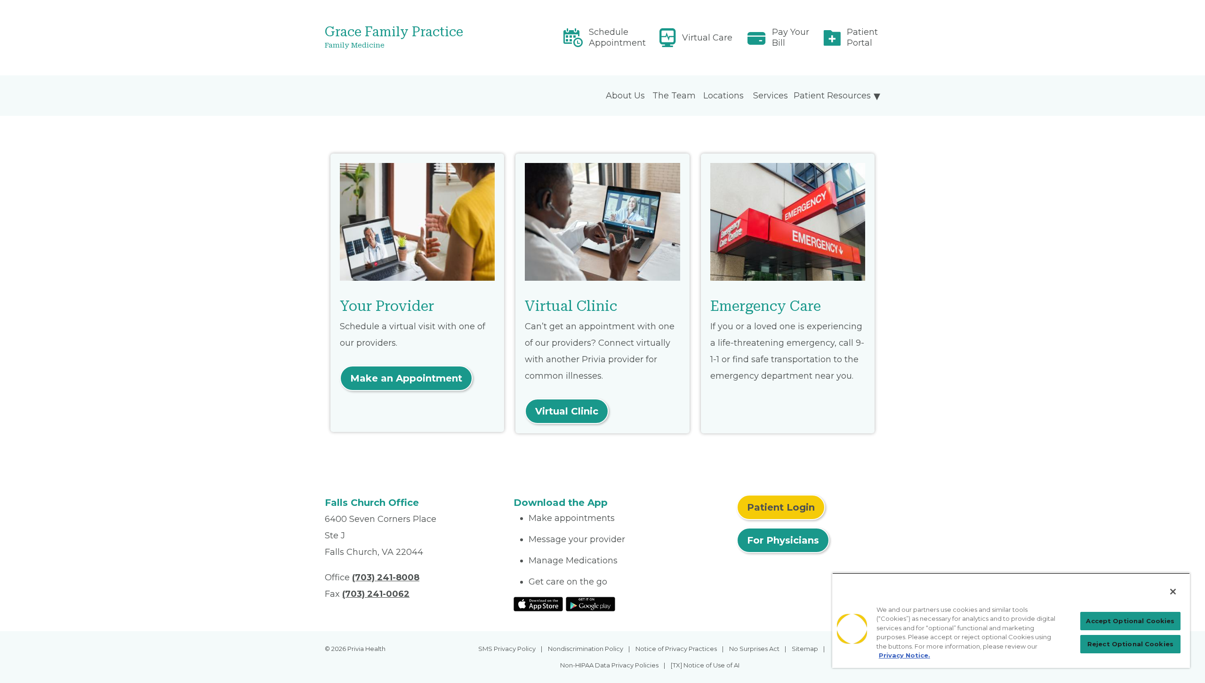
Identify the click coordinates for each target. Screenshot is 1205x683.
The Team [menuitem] (674, 95)
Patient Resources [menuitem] (832, 95)
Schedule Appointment (617, 37)
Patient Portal (862, 37)
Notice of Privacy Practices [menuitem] (676, 648)
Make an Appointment (406, 378)
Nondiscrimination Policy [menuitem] (585, 648)
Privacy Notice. (904, 655)
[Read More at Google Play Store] (590, 604)
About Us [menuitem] (625, 95)
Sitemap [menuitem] (805, 648)
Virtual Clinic (566, 411)
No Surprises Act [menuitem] (754, 648)
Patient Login (781, 507)
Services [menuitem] (770, 95)
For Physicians (783, 540)
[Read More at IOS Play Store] (538, 604)
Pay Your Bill (790, 37)
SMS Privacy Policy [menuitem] (507, 648)
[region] (1011, 620)
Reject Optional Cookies (1130, 644)
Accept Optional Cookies (1130, 621)
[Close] (1173, 591)
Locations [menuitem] (723, 95)
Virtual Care (707, 38)
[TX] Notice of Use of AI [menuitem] (705, 665)
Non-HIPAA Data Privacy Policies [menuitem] (609, 665)
